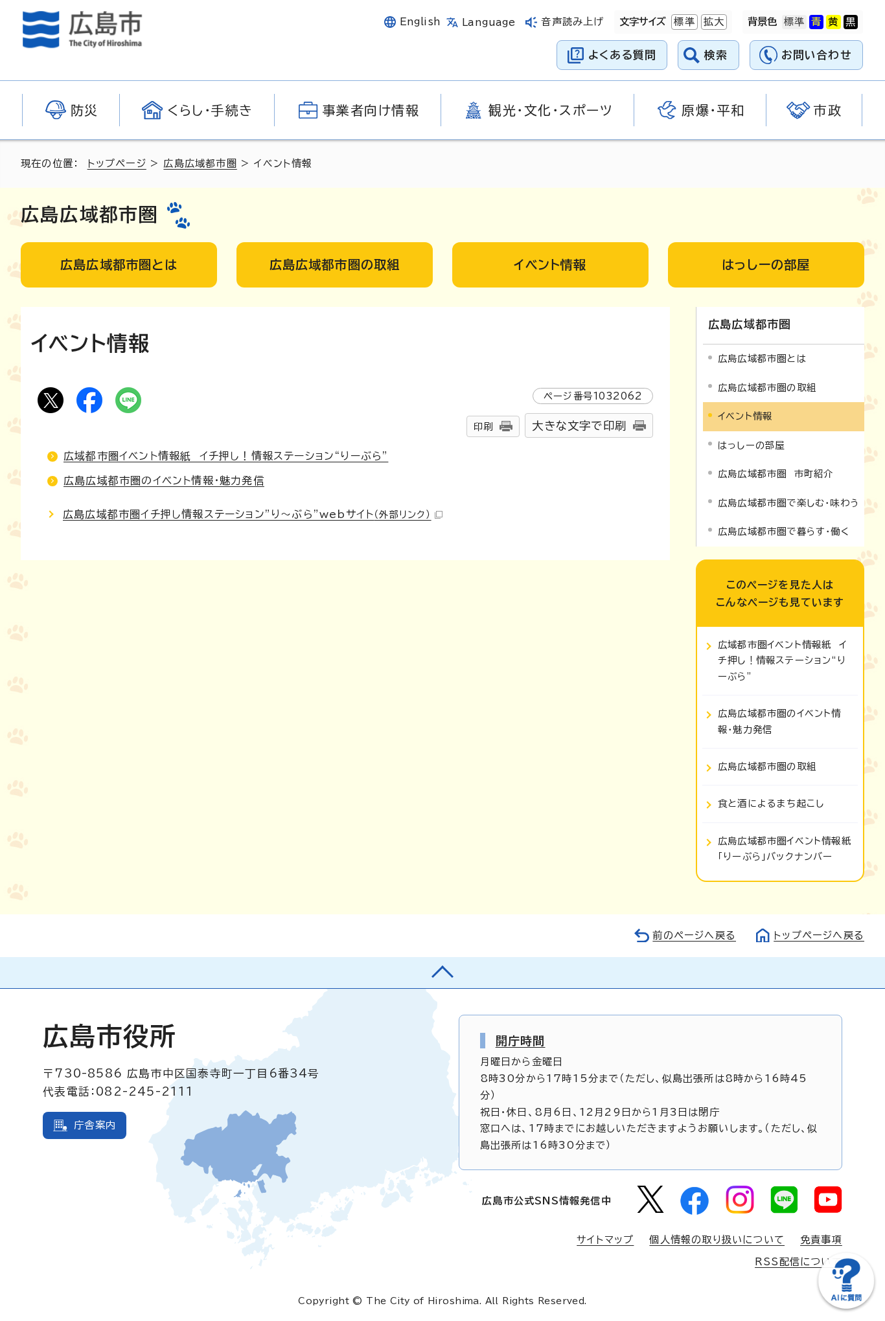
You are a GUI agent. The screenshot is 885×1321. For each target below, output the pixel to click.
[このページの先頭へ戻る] (442, 972)
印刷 (483, 426)
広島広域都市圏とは (762, 358)
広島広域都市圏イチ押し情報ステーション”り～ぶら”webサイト (247, 514)
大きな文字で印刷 (579, 425)
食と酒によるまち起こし (771, 803)
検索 (716, 54)
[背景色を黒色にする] (851, 22)
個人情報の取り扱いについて (717, 1240)
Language (489, 22)
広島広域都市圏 (199, 163)
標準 (683, 22)
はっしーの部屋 (751, 445)
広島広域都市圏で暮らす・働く (783, 531)
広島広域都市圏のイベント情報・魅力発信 (163, 480)
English (420, 22)
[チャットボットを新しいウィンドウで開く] (846, 1306)
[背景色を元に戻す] (794, 22)
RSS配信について (798, 1262)
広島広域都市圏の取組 (767, 387)
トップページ (116, 163)
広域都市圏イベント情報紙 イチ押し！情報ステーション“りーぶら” (225, 456)
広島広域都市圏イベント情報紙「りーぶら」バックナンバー (784, 848)
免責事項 (821, 1240)
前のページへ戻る (694, 935)
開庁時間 (521, 1040)
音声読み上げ (572, 22)
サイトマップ (605, 1240)
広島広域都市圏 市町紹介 (775, 474)
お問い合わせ (816, 54)
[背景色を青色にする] (816, 22)
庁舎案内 (95, 1125)
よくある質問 (622, 54)
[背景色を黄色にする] (833, 22)
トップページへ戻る (819, 935)
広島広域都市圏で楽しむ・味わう (788, 503)
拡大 (712, 22)
